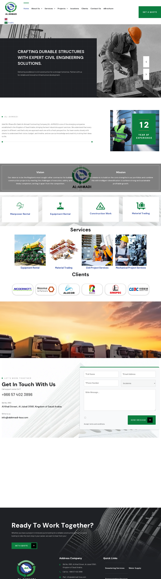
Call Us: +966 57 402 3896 (73, 572)
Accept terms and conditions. (94, 424)
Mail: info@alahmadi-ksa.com (74, 577)
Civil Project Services (63, 267)
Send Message (139, 420)
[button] (12, 252)
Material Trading (30, 267)
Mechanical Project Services (97, 267)
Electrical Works (131, 267)
